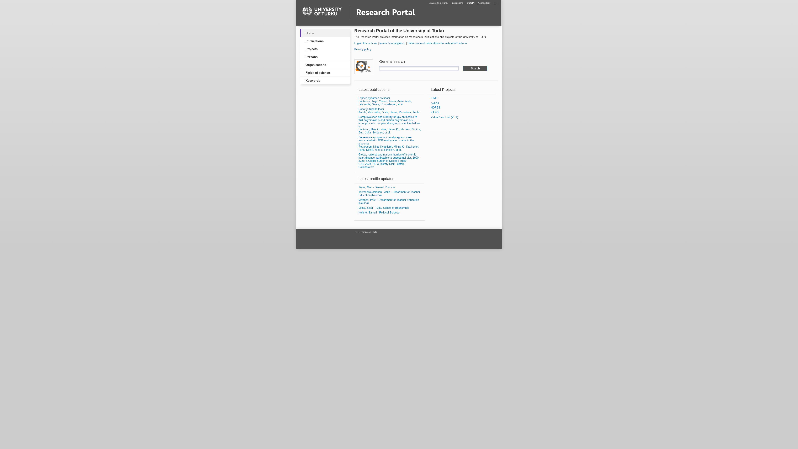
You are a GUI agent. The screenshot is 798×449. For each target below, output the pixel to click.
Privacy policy (362, 49)
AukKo (435, 102)
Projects (311, 49)
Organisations (315, 65)
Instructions (370, 43)
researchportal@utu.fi (392, 43)
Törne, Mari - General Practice (376, 187)
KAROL (435, 112)
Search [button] (475, 68)
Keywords (312, 80)
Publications (314, 41)
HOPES (435, 107)
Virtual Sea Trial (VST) (444, 117)
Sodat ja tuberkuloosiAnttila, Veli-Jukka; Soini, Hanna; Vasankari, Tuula (388, 110)
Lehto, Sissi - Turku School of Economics (383, 207)
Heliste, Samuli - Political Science (378, 212)
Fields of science (317, 72)
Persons (311, 57)
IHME (434, 98)
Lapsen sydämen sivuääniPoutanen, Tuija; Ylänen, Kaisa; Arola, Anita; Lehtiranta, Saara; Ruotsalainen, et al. (385, 101)
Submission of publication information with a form (437, 43)
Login (357, 43)
